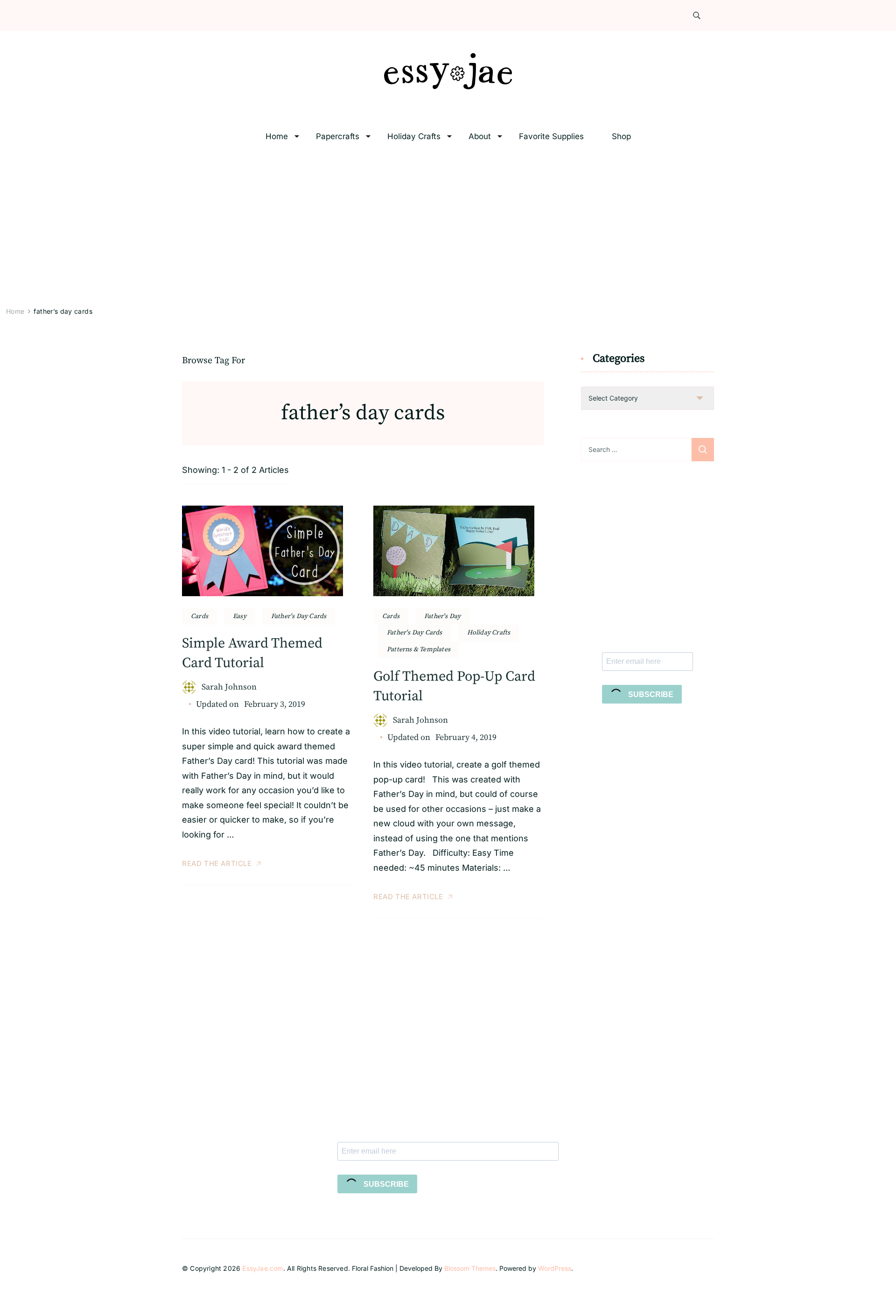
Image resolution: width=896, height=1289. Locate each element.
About (480, 137)
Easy (239, 616)
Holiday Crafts (414, 137)
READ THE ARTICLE (217, 863)
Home (277, 137)
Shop (621, 137)
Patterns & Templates (418, 649)
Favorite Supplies (551, 137)
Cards (199, 616)
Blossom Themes (470, 1268)
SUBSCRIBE (649, 694)
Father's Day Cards (299, 616)
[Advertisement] (448, 227)
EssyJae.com (262, 1268)
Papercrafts (337, 137)
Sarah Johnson (229, 687)
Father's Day (442, 616)
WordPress (554, 1268)
